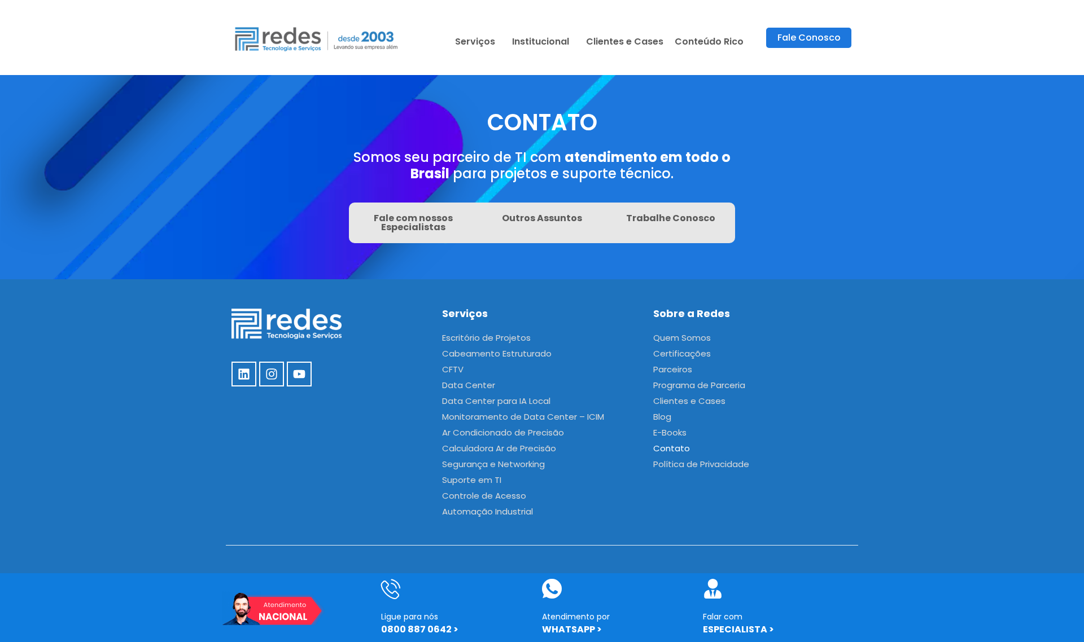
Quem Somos (682, 338)
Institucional (540, 41)
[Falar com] (713, 589)
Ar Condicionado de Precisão (503, 432)
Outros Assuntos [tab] (542, 218)
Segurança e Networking (493, 464)
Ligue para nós (409, 616)
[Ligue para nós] (391, 589)
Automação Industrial (487, 511)
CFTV (453, 369)
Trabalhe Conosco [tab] (670, 218)
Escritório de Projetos (486, 338)
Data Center (468, 385)
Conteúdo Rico (709, 41)
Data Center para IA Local (496, 401)
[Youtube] (299, 374)
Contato (671, 448)
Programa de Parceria (699, 385)
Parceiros (672, 369)
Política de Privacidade (701, 464)
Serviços (475, 41)
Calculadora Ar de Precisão (499, 448)
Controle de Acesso (484, 496)
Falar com (722, 616)
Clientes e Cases (624, 41)
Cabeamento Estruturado (497, 353)
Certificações (682, 353)
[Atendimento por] (552, 589)
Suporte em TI (471, 480)
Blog (662, 417)
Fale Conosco (809, 37)
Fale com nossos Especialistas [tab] (413, 223)
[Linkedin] (243, 374)
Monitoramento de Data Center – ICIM (523, 417)
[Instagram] (271, 374)
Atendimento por (576, 616)
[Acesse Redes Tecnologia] (317, 37)
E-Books (670, 432)
